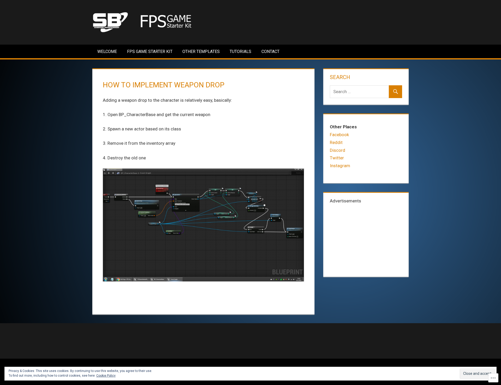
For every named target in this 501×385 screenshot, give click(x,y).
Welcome (107, 51)
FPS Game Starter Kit (149, 51)
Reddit (336, 142)
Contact (270, 51)
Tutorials (240, 51)
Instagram (340, 165)
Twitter (337, 157)
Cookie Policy (106, 375)
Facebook (339, 134)
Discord (337, 150)
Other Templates (201, 51)
